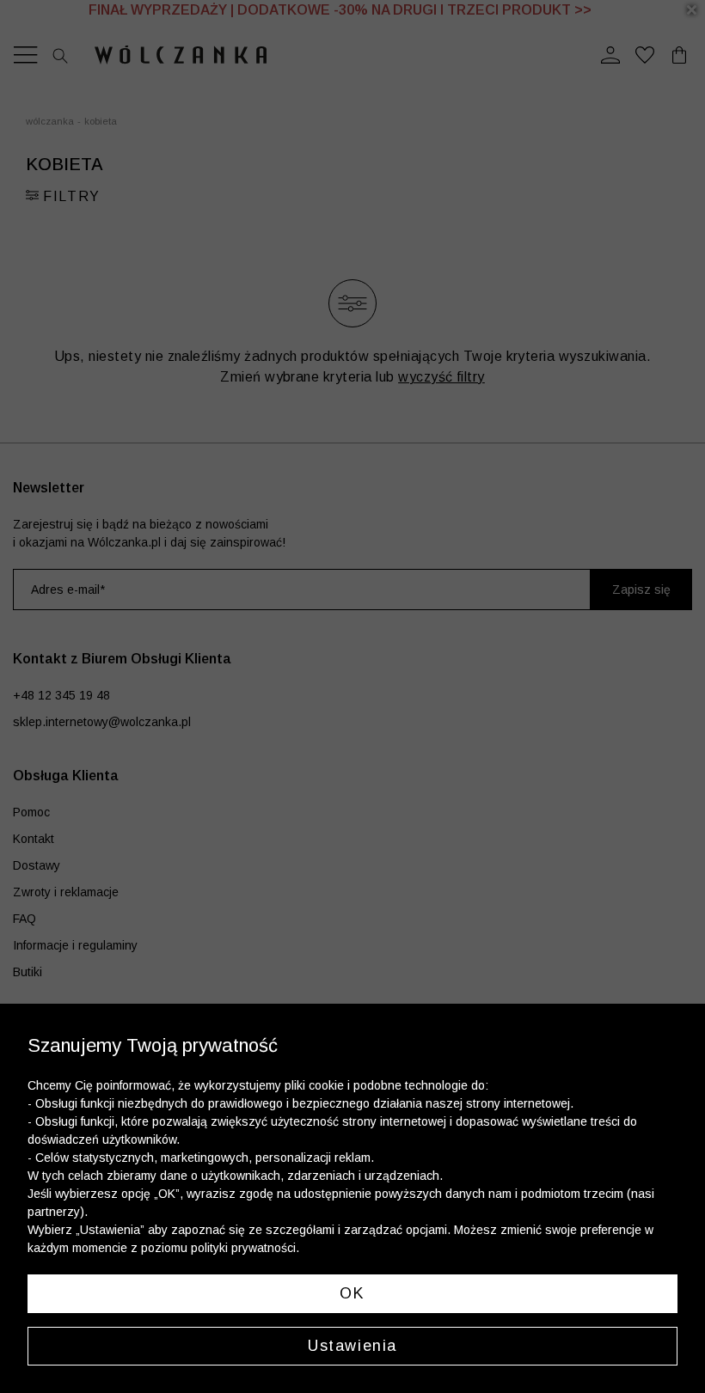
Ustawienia (352, 1345)
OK (352, 1293)
